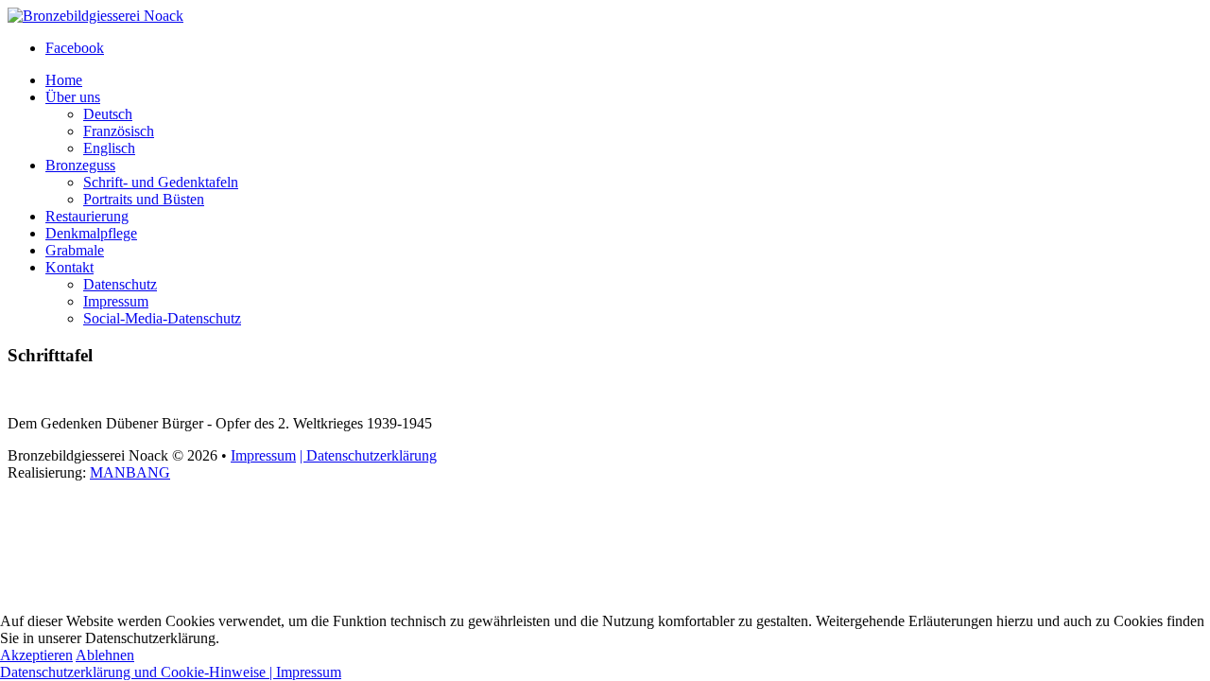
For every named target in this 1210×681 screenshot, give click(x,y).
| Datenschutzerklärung (368, 455)
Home (63, 80)
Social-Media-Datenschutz (162, 318)
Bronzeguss (80, 165)
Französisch (118, 131)
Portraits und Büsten (143, 199)
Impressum (115, 301)
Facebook (74, 48)
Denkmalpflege (91, 233)
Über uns (72, 97)
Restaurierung (87, 216)
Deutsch (107, 114)
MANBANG (130, 472)
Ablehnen (105, 655)
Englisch (109, 148)
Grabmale (74, 250)
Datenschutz (120, 284)
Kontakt (69, 267)
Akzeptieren (36, 655)
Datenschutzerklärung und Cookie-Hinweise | (138, 672)
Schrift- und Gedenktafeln (160, 182)
